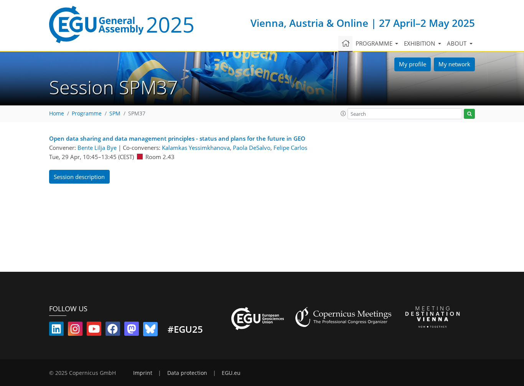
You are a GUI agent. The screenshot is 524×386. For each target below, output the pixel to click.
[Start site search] (469, 114)
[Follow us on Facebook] (112, 330)
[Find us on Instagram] (75, 330)
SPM (114, 113)
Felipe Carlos (290, 147)
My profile (412, 64)
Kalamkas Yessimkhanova (196, 147)
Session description (79, 177)
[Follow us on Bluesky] (150, 330)
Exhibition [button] (420, 43)
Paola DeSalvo (251, 147)
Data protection (187, 373)
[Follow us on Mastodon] (131, 330)
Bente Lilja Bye (97, 147)
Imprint (142, 373)
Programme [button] (375, 43)
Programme (87, 113)
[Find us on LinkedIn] (56, 330)
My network (454, 64)
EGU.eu (231, 373)
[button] (343, 113)
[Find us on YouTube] (94, 330)
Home (56, 113)
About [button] (457, 43)
